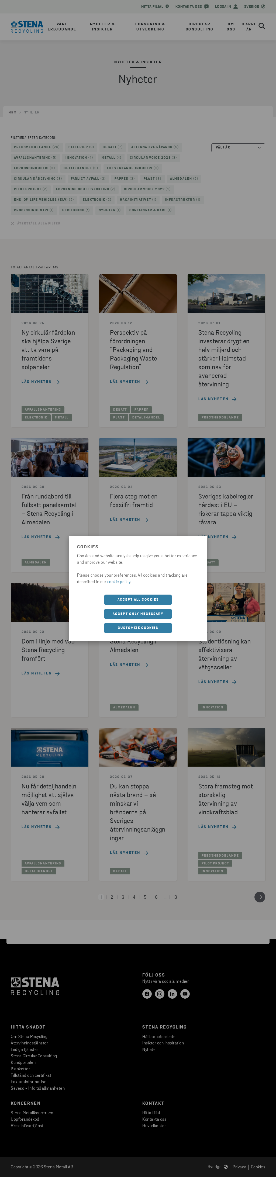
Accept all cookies (138, 599)
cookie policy (118, 582)
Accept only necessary (138, 613)
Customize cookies (138, 628)
